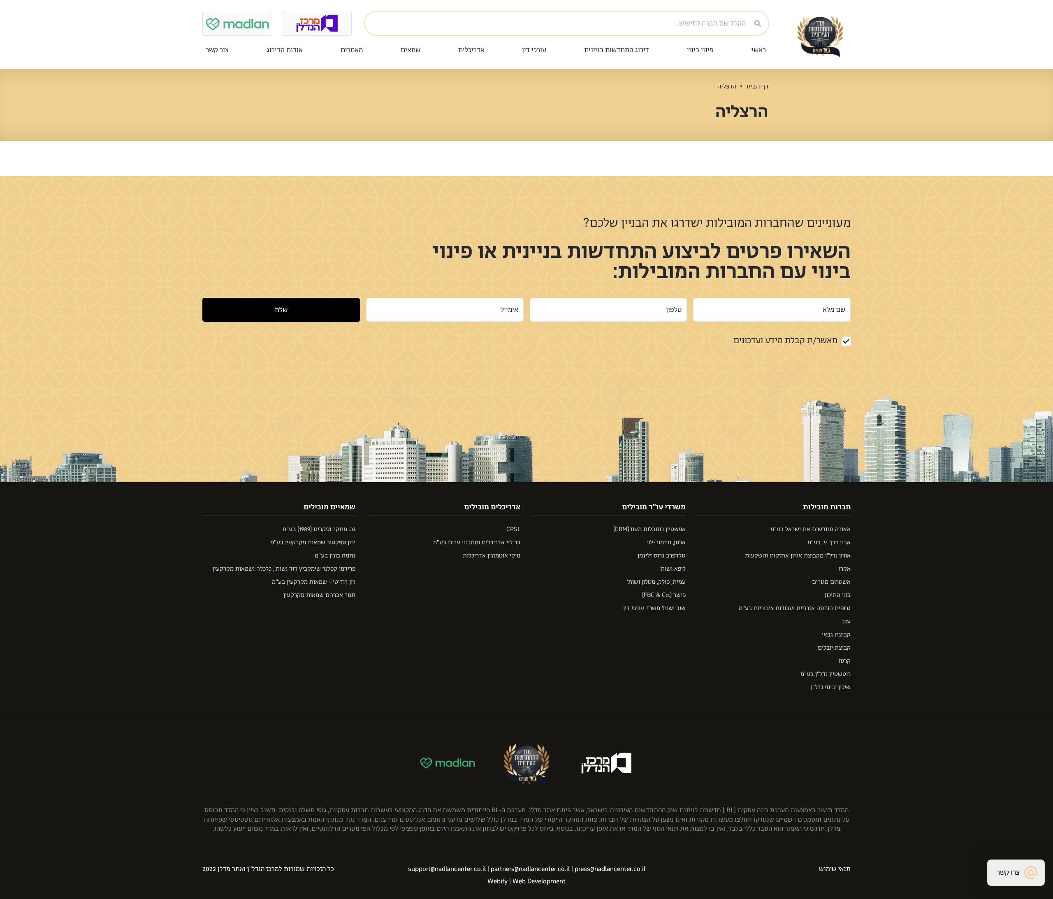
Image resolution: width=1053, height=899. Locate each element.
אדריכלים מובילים (492, 507)
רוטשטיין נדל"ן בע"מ (825, 674)
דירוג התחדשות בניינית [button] (616, 50)
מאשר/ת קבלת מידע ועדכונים (785, 340)
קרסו (845, 660)
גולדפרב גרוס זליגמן (662, 555)
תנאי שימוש (835, 869)
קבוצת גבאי (836, 634)
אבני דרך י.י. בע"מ (829, 542)
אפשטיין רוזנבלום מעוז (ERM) (649, 529)
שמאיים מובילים (329, 507)
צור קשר (217, 50)
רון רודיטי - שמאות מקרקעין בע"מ (313, 581)
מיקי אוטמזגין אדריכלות (491, 555)
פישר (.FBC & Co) (664, 595)
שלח (281, 310)
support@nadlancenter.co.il (447, 869)
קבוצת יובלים (834, 647)
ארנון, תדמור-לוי (666, 542)
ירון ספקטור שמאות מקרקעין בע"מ (312, 542)
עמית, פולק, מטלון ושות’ (656, 581)
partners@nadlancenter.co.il (530, 869)
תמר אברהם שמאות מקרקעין (319, 595)
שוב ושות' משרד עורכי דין (654, 608)
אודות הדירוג (285, 50)
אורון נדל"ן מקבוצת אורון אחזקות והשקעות (798, 555)
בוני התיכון (838, 595)
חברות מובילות (827, 507)
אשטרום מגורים (831, 581)
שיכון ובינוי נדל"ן (831, 687)
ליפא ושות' (672, 568)
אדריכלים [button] (471, 50)
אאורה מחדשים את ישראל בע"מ (810, 529)
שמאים (410, 50)
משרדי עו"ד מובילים (654, 507)
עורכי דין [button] (534, 50)
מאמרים (352, 50)
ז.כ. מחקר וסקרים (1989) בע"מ (319, 529)
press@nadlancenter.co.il (610, 869)
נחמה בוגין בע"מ (335, 555)
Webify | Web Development (526, 881)
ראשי (758, 50)
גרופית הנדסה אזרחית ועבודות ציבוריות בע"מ (795, 608)
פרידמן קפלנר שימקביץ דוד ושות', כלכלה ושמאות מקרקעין (284, 568)
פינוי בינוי (700, 50)
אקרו (845, 568)
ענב (846, 621)
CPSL (513, 529)
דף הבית (757, 86)
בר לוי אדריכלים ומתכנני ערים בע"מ (476, 542)
